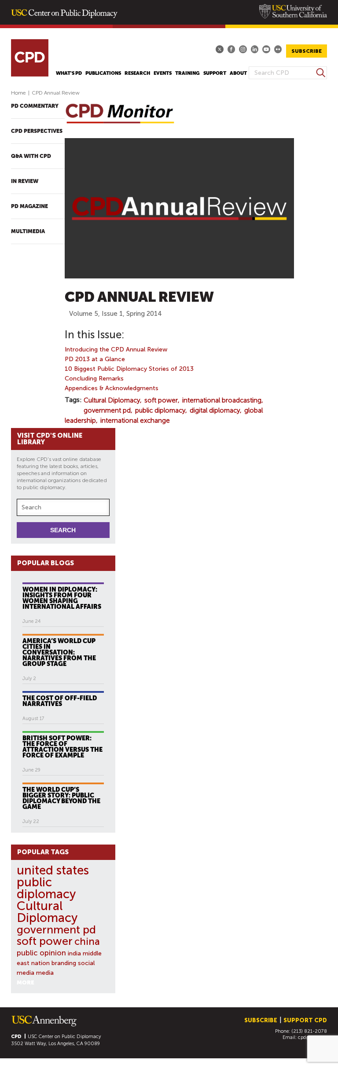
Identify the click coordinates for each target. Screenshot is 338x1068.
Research (137, 73)
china (87, 941)
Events (163, 73)
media (45, 973)
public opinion (41, 952)
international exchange (135, 420)
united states (53, 870)
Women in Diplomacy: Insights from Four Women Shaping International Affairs (61, 598)
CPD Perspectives (36, 131)
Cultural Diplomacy (112, 400)
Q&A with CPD (31, 156)
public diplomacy (160, 410)
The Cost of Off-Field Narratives (59, 701)
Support (214, 73)
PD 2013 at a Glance (95, 359)
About (238, 73)
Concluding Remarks (94, 378)
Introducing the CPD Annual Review (116, 349)
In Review (24, 181)
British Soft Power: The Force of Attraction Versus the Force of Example (62, 746)
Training (187, 73)
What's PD (69, 73)
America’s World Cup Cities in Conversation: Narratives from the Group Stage (59, 652)
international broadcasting (221, 400)
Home (18, 93)
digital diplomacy (215, 410)
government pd (107, 410)
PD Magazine (29, 206)
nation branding (53, 963)
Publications (103, 73)
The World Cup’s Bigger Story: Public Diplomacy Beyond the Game (61, 798)
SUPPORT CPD (305, 1020)
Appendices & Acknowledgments (111, 388)
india (74, 953)
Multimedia (28, 231)
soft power (161, 400)
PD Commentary (35, 106)
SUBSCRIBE (306, 51)
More (25, 982)
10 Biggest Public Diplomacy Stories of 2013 (129, 369)
